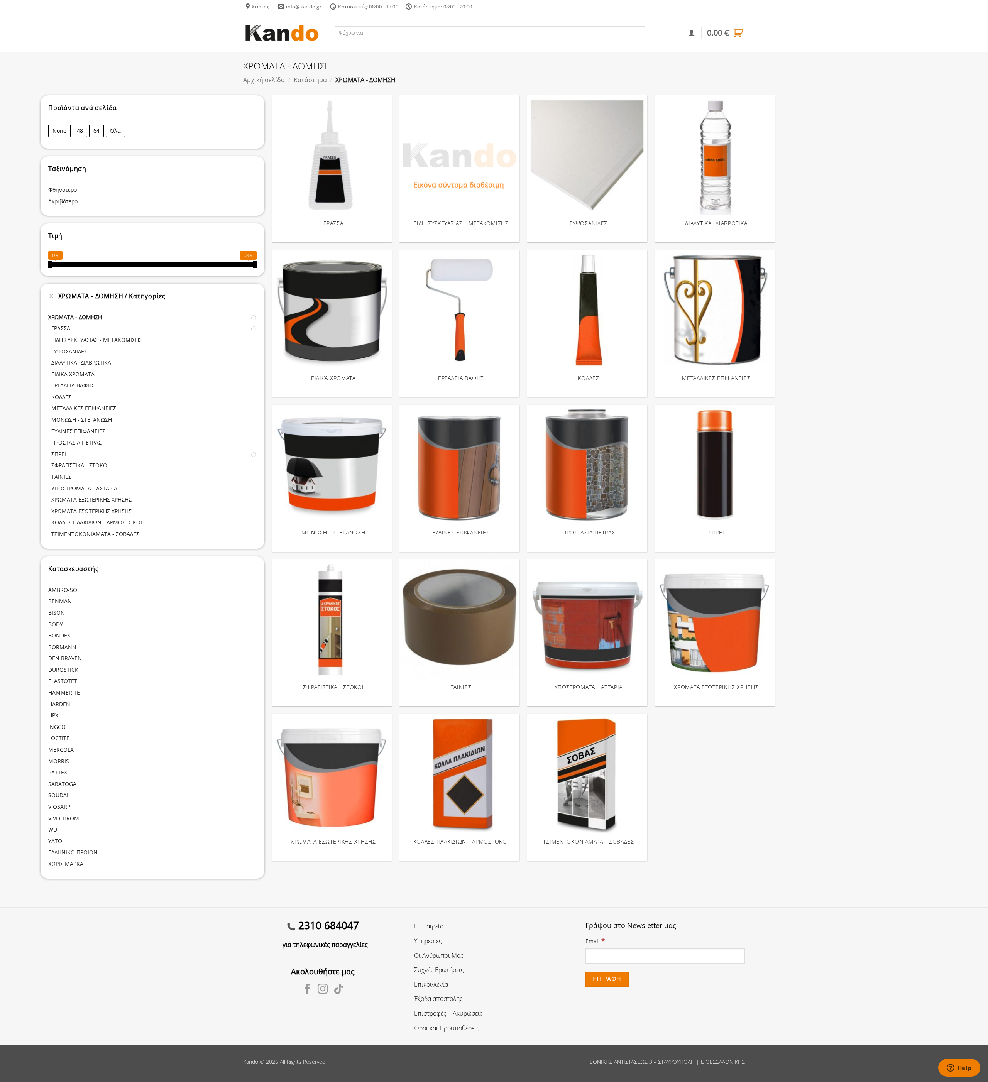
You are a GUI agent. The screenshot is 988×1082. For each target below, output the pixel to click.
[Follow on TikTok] (338, 990)
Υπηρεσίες (428, 941)
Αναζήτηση (662, 32)
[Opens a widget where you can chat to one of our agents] (959, 1068)
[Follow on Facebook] (307, 990)
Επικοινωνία (431, 984)
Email (595, 940)
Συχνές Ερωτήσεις (439, 969)
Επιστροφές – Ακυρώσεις (448, 1013)
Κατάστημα (310, 80)
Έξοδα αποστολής (438, 998)
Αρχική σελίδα (264, 80)
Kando (250, 1061)
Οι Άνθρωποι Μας (439, 955)
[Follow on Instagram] (323, 990)
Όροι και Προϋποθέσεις (446, 1028)
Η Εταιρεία (428, 926)
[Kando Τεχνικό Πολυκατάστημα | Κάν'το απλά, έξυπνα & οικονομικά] (281, 32)
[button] (726, 33)
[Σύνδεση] (691, 32)
